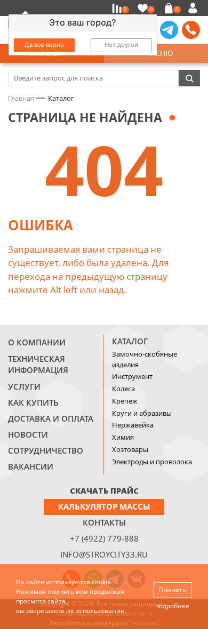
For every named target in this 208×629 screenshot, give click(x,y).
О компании (37, 342)
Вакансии (30, 466)
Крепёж (125, 401)
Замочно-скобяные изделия (144, 359)
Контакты (104, 522)
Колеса (123, 388)
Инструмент (132, 376)
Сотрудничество (45, 450)
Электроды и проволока (152, 461)
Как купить (33, 402)
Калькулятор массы (104, 506)
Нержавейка (133, 425)
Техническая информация (38, 364)
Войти (194, 8)
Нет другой (121, 45)
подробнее (172, 605)
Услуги (24, 386)
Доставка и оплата (50, 418)
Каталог (130, 341)
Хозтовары (130, 449)
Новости (28, 434)
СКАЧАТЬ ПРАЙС (104, 490)
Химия (123, 437)
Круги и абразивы (142, 413)
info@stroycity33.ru (104, 554)
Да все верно (44, 45)
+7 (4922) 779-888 (104, 538)
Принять (172, 589)
